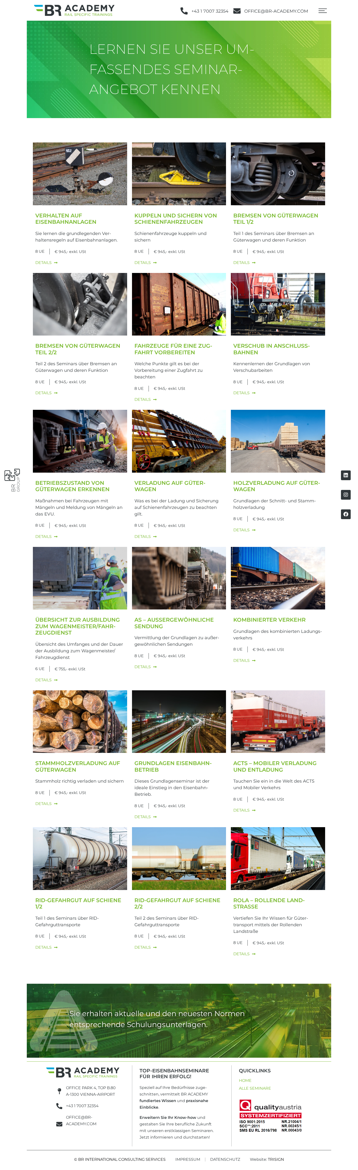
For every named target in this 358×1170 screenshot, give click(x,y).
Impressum (187, 1159)
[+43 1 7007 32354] (184, 11)
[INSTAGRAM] (346, 495)
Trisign (276, 1159)
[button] (323, 12)
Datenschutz (225, 1159)
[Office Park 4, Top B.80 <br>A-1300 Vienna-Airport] (59, 1091)
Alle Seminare (255, 1088)
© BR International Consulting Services (120, 1159)
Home (245, 1080)
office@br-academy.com (276, 11)
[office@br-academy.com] (237, 11)
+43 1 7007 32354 (209, 11)
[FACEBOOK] (346, 514)
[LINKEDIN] (346, 475)
